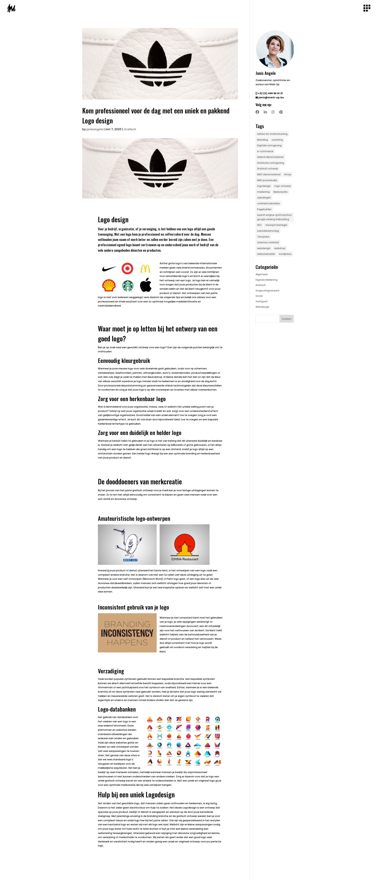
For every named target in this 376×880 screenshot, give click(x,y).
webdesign (263, 248)
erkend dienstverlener (270, 157)
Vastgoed (262, 301)
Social (259, 296)
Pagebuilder (264, 209)
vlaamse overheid (268, 242)
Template (263, 236)
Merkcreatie (280, 192)
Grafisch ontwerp (267, 168)
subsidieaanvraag (268, 230)
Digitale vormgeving (269, 145)
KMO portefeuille (267, 180)
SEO (259, 225)
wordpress (285, 254)
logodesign (264, 186)
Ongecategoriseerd (267, 290)
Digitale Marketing (266, 279)
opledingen (264, 197)
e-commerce (265, 151)
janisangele (95, 129)
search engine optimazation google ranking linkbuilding (274, 217)
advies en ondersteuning (272, 134)
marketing (263, 192)
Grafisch (130, 129)
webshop (279, 248)
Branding (262, 139)
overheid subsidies (268, 203)
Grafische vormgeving (270, 163)
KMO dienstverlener (269, 174)
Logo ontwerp (282, 186)
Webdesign (262, 306)
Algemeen (262, 274)
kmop (287, 174)
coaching (277, 139)
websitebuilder (266, 254)
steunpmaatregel (276, 225)
